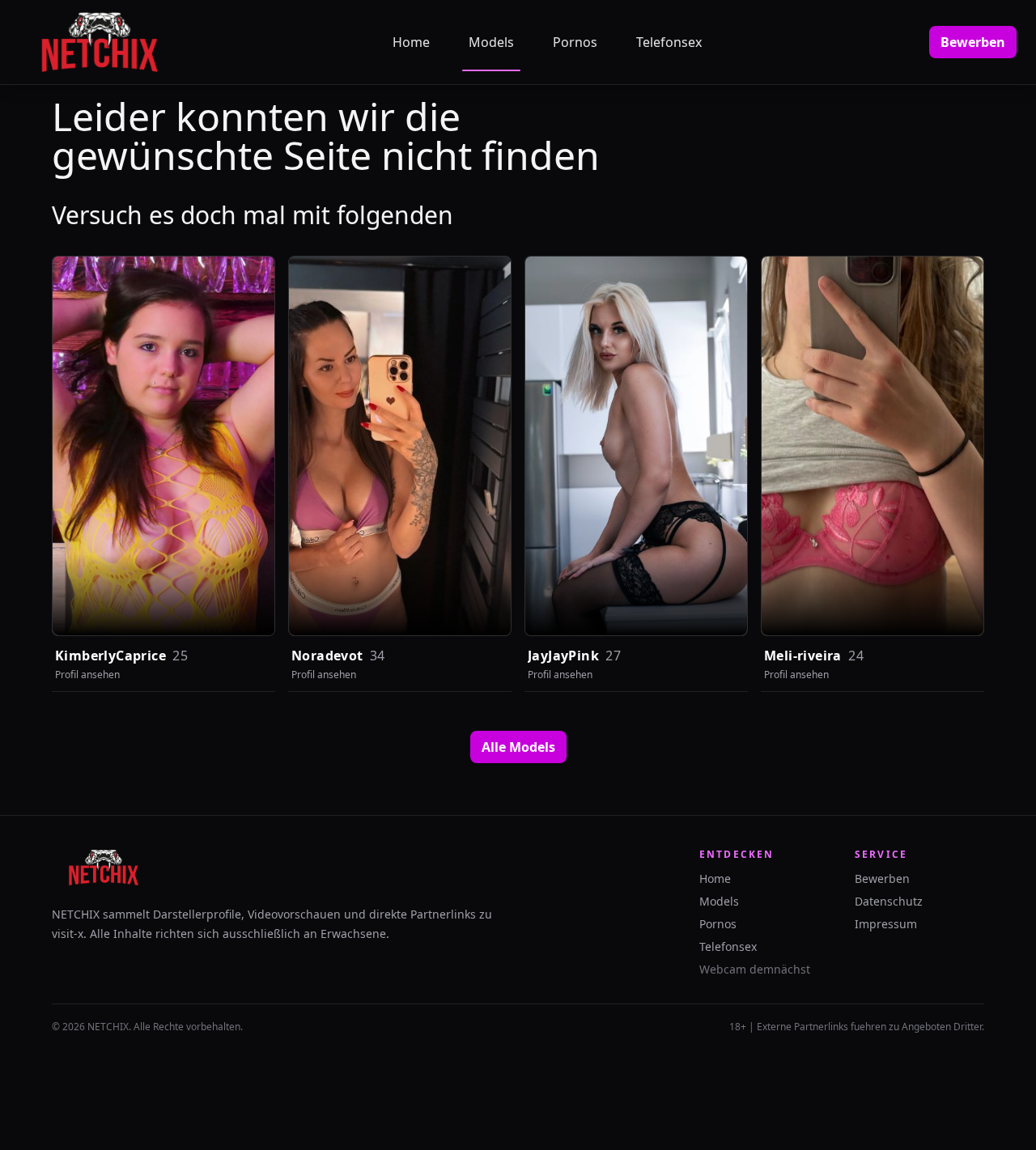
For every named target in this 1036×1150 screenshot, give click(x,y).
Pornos (575, 42)
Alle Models (518, 747)
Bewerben (972, 42)
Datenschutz (889, 901)
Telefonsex (669, 42)
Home (411, 42)
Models (491, 42)
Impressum (886, 923)
